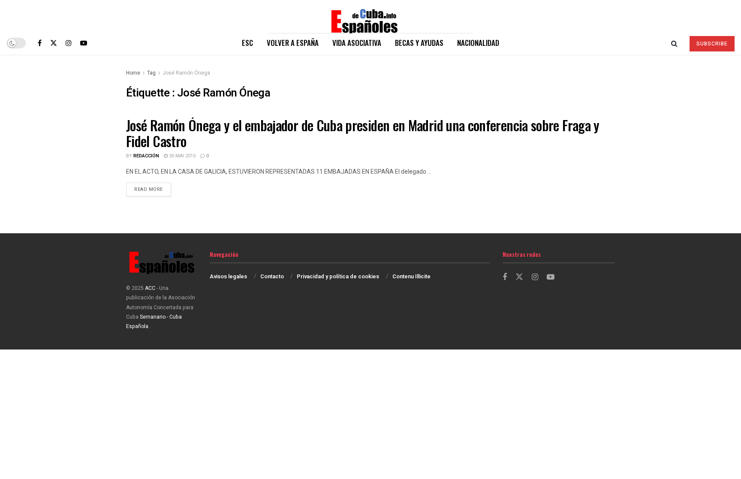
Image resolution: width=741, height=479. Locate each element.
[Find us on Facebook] (40, 43)
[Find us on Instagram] (69, 43)
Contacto (272, 276)
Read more (152, 189)
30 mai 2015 (182, 156)
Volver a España (293, 42)
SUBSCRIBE (712, 44)
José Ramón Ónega (186, 73)
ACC (150, 288)
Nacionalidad (478, 42)
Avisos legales (228, 276)
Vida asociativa (356, 42)
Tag (151, 73)
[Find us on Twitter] (53, 43)
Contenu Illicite (411, 276)
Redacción (146, 156)
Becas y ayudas (419, 42)
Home (133, 73)
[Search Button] (674, 43)
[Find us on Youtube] (83, 43)
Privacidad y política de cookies (338, 276)
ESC (247, 42)
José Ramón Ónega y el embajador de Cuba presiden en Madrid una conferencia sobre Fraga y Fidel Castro (362, 133)
